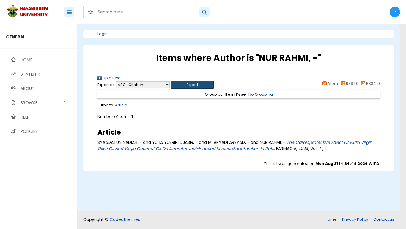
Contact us (383, 219)
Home (331, 219)
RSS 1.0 (351, 83)
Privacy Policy (355, 219)
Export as (106, 84)
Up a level (112, 77)
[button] (395, 12)
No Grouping (260, 94)
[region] (38, 126)
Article (121, 105)
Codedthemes (125, 219)
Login (102, 33)
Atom (332, 83)
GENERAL (15, 37)
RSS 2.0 (372, 83)
